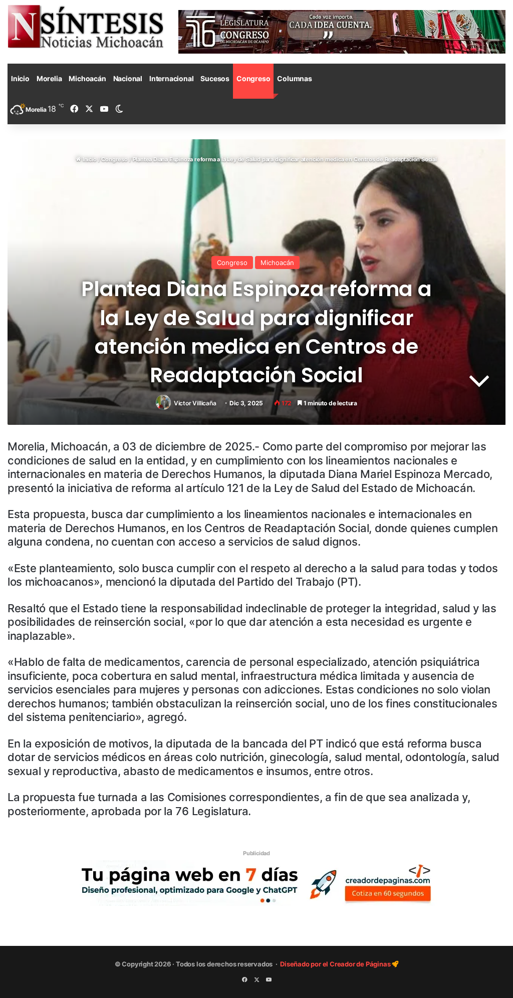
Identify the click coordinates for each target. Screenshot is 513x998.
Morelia (49, 78)
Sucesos (214, 78)
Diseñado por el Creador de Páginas (336, 964)
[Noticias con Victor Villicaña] (85, 26)
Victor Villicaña (195, 403)
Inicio (20, 78)
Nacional (127, 78)
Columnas (294, 78)
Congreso (253, 78)
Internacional (171, 78)
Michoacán (87, 78)
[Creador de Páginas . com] (256, 882)
